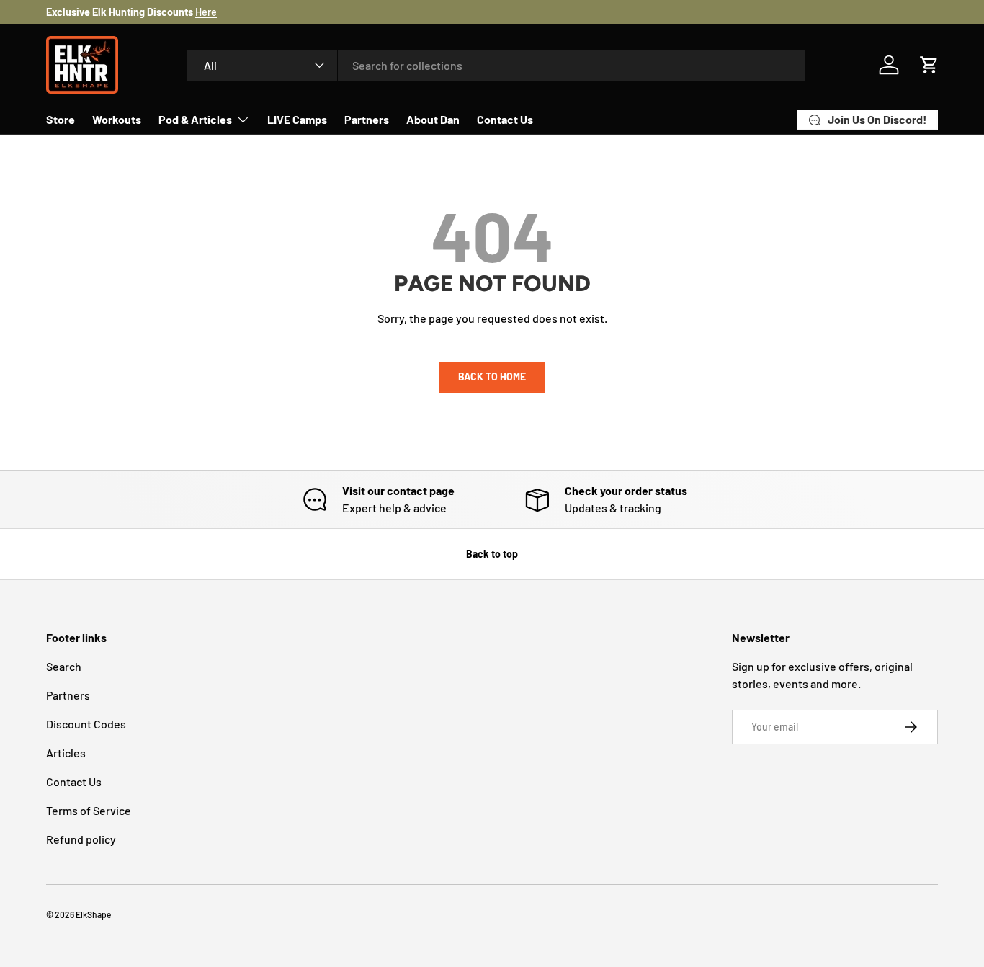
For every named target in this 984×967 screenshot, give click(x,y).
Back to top (492, 554)
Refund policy (81, 839)
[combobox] (496, 65)
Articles (66, 752)
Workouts (116, 119)
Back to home (492, 376)
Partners (366, 119)
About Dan (433, 119)
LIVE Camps (297, 119)
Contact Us (505, 119)
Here (206, 12)
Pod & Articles (195, 119)
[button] (929, 65)
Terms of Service (88, 810)
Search (63, 666)
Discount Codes (86, 724)
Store (60, 119)
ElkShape (93, 914)
